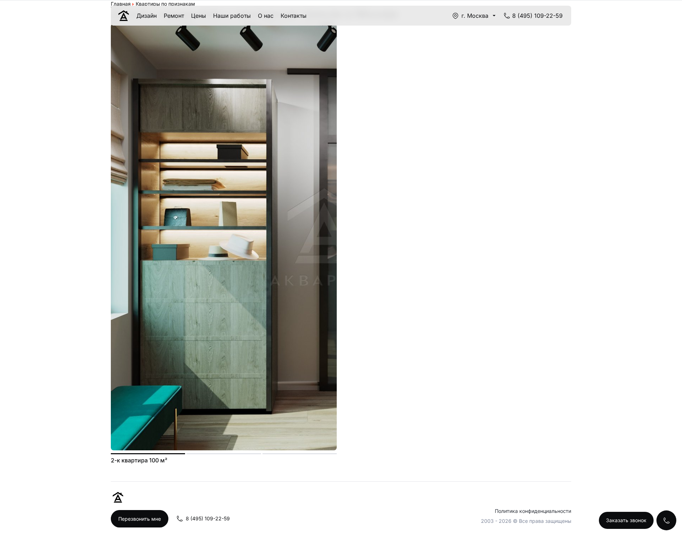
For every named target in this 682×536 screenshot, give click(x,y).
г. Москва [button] (474, 15)
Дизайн (146, 15)
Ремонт (174, 15)
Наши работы (232, 15)
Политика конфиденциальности (533, 511)
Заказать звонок (626, 520)
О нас (266, 15)
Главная (121, 4)
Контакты (294, 15)
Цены (198, 15)
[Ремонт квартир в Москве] (124, 16)
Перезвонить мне (139, 519)
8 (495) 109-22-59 (537, 15)
